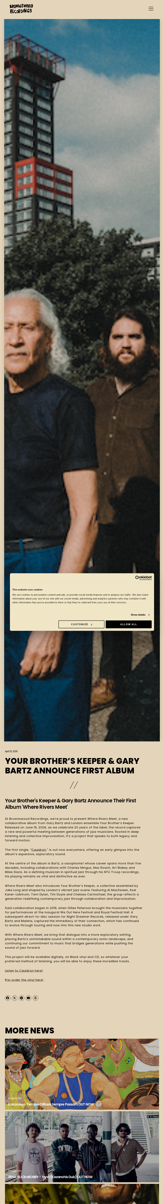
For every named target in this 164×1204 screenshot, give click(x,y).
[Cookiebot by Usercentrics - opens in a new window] (138, 578)
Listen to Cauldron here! (24, 971)
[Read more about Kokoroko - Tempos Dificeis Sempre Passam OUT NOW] (82, 1074)
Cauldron (38, 850)
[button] (7, 998)
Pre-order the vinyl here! (24, 980)
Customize (79, 624)
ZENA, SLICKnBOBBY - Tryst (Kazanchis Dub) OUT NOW (50, 1177)
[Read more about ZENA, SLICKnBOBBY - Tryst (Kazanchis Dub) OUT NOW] (82, 1146)
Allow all (128, 624)
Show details (138, 614)
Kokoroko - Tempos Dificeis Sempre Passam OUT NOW (51, 1104)
